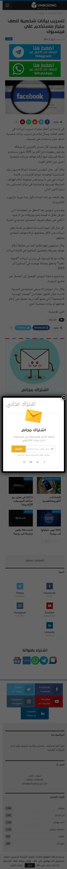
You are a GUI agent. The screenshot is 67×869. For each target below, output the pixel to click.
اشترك (18, 449)
